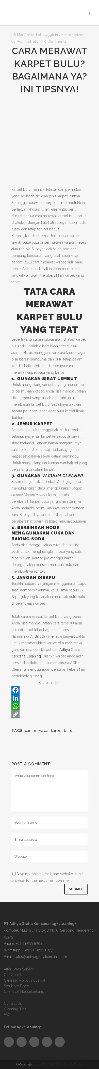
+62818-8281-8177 (37, 950)
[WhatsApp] (49, 706)
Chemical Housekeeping (24, 991)
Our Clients (13, 975)
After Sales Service (19, 969)
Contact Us (13, 1003)
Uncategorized (72, 35)
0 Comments (55, 41)
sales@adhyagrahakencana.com (40, 957)
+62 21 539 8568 (29, 943)
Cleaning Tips (15, 1009)
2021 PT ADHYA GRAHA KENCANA (58, 1064)
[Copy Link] (49, 714)
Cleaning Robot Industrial (24, 980)
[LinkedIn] (49, 698)
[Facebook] (49, 690)
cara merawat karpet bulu (48, 731)
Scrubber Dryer (16, 986)
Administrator (28, 41)
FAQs (8, 1015)
